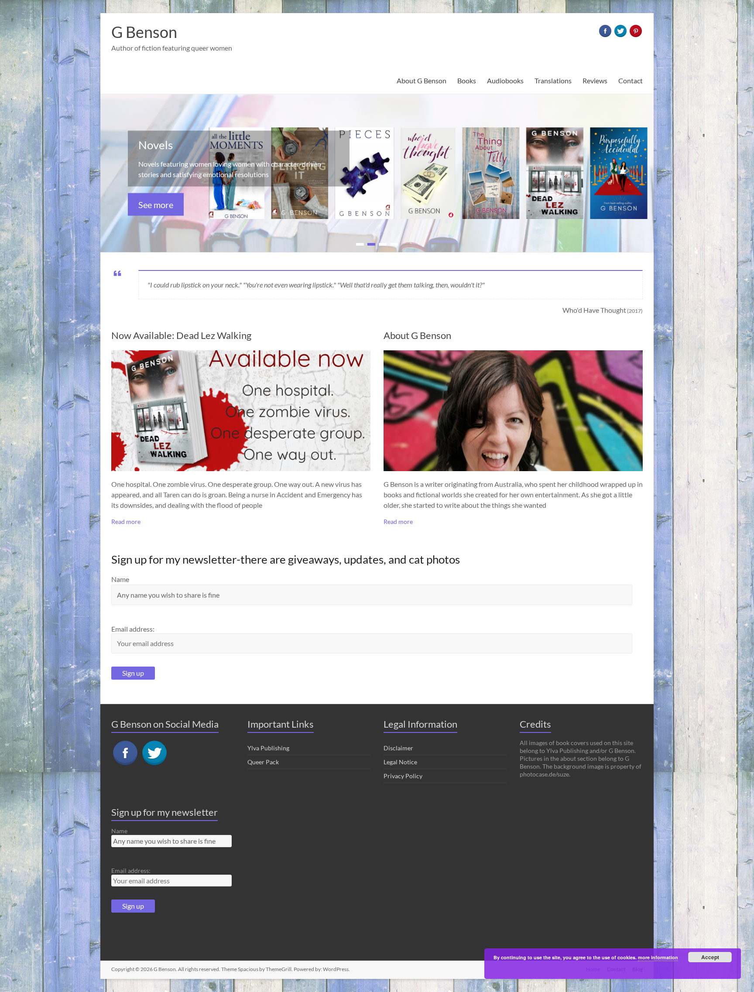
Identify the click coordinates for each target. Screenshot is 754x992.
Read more (126, 521)
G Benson (144, 31)
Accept (710, 957)
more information (658, 957)
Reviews (595, 80)
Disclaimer (398, 748)
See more (155, 204)
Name (120, 579)
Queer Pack (263, 762)
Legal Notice (400, 762)
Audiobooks (505, 80)
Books (466, 80)
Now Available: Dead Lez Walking (181, 335)
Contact (630, 80)
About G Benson (421, 80)
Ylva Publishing (268, 748)
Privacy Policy (403, 776)
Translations (553, 80)
